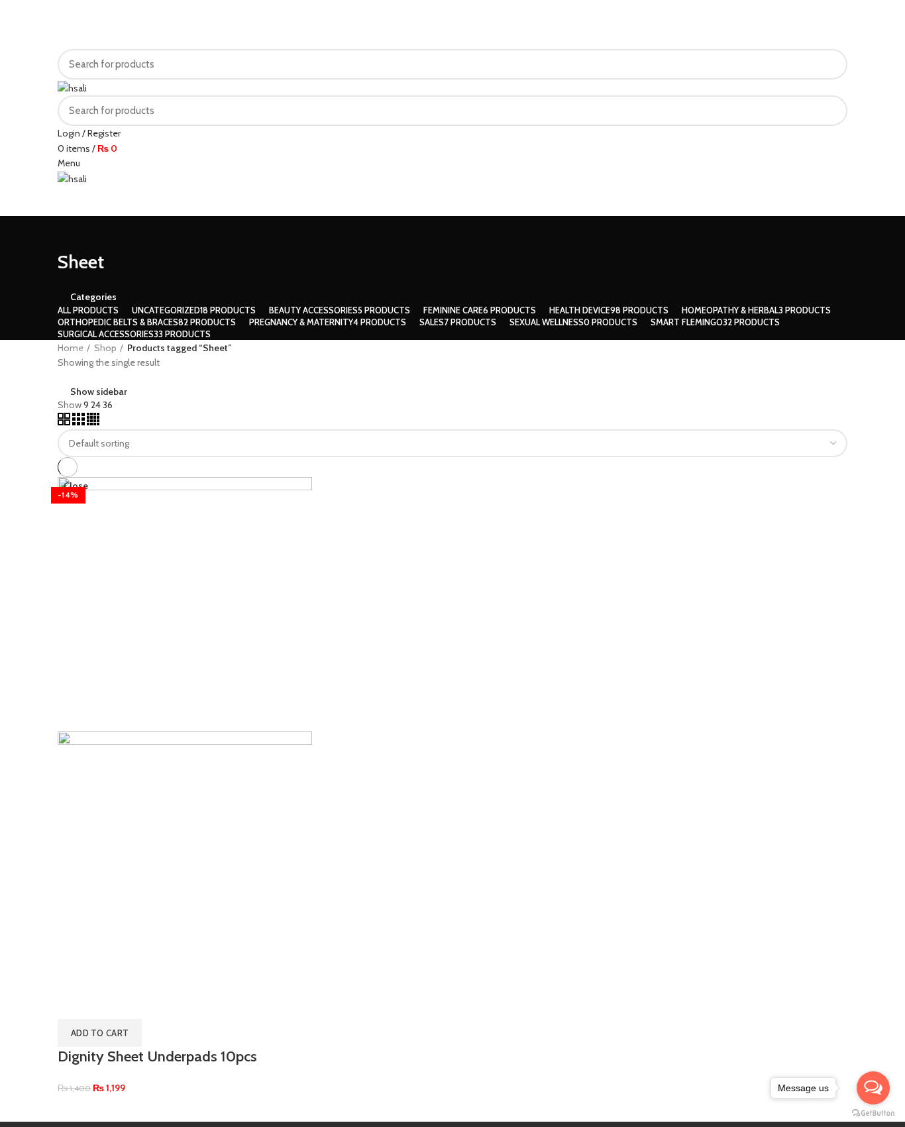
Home (70, 348)
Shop (105, 348)
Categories (93, 296)
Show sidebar (98, 391)
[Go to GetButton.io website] (873, 1113)
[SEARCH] (829, 64)
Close (76, 485)
